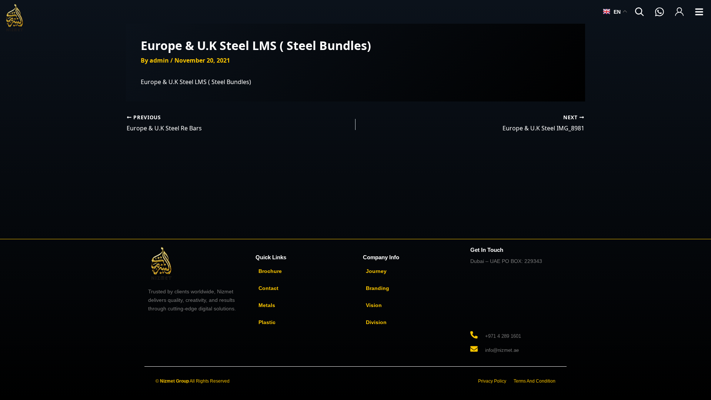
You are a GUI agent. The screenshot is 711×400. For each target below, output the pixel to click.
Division (376, 322)
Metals (266, 305)
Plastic (267, 322)
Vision (374, 305)
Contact (268, 288)
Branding (377, 288)
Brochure (270, 271)
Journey (376, 271)
